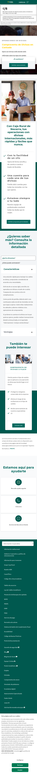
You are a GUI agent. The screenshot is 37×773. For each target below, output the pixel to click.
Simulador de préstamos (11, 684)
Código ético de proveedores (13, 579)
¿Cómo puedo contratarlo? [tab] (11, 263)
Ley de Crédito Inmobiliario (12, 590)
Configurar (20, 760)
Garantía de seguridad (11, 647)
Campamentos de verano (11, 680)
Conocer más (18, 425)
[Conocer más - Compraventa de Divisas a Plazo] (18, 359)
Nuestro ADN (8, 569)
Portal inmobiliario (10, 666)
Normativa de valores (10, 622)
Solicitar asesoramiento (18, 65)
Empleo (6, 670)
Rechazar (20, 765)
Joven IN (6, 703)
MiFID (6, 599)
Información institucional (12, 549)
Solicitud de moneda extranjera (14, 707)
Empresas (22, 2)
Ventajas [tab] (8, 332)
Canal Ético (7, 574)
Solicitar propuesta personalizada (18, 222)
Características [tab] (11, 269)
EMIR (5, 608)
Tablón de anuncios (10, 585)
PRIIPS (12, 448)
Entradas (7, 675)
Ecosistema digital (9, 689)
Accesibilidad (8, 631)
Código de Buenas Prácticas (12, 636)
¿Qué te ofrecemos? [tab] (8, 258)
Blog (5, 652)
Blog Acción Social (10, 657)
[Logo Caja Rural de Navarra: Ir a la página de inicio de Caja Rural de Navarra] (10, 2)
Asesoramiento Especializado (13, 693)
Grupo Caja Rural (9, 565)
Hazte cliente (8, 698)
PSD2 (5, 613)
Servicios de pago (9, 618)
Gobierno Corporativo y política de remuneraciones (14, 555)
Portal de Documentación (12, 641)
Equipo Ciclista (9, 661)
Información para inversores (12, 560)
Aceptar (20, 770)
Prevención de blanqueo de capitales (15, 595)
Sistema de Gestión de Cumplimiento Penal (17, 627)
